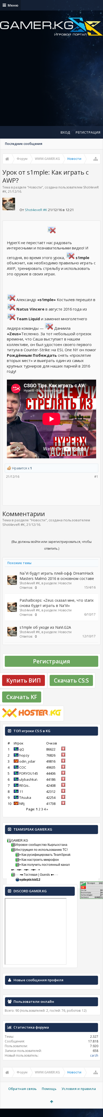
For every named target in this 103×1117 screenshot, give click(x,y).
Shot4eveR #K (36, 209)
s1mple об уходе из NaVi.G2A (45, 627)
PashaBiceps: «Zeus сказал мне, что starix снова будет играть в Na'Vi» (56, 603)
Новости (35, 187)
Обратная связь (22, 1088)
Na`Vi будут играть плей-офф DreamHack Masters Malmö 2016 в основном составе (57, 576)
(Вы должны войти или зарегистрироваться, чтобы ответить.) (51, 545)
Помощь (49, 1088)
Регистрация (51, 661)
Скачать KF (21, 697)
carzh (94, 1055)
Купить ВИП (23, 680)
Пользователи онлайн (33, 1001)
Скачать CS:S (71, 680)
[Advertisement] (51, 85)
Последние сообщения (23, 143)
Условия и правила (79, 1088)
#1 (96, 477)
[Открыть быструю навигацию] (95, 159)
